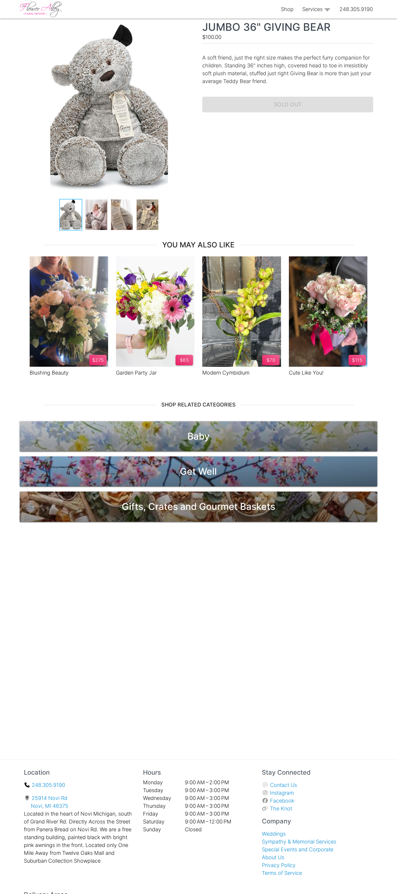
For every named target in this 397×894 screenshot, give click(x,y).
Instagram (282, 793)
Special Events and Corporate (297, 849)
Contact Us (283, 785)
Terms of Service (282, 873)
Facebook (282, 801)
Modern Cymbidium (225, 373)
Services (312, 9)
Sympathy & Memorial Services (299, 842)
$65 (184, 360)
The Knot (281, 808)
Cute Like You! (306, 373)
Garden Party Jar (136, 373)
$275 (98, 360)
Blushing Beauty (49, 373)
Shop (287, 9)
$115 (357, 360)
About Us (273, 857)
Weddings (274, 834)
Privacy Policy (279, 865)
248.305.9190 (48, 785)
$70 (271, 360)
